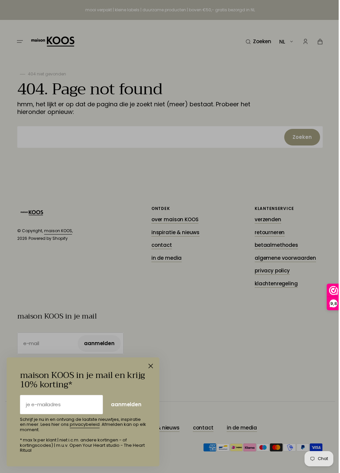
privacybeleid (85, 424)
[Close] (150, 366)
